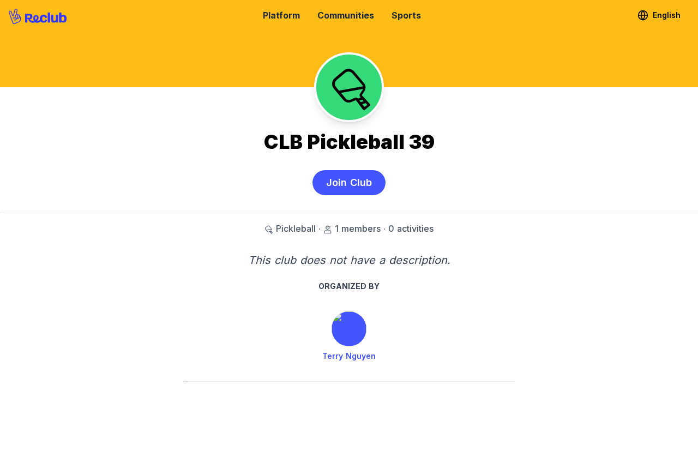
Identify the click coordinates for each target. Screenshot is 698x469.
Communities (345, 15)
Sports (406, 15)
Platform (281, 15)
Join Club (349, 182)
